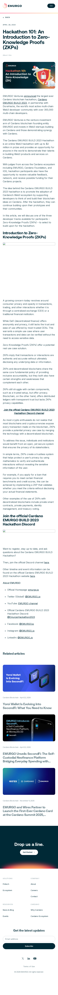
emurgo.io (33, 589)
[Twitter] (23, 958)
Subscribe (29, 946)
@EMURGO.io (26, 623)
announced (30, 96)
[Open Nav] (51, 6)
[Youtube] (34, 958)
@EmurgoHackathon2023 (21, 617)
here (46, 562)
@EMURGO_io (32, 596)
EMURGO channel (28, 603)
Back (7, 17)
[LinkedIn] (29, 958)
